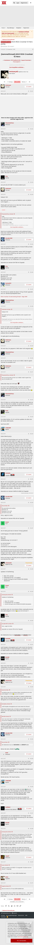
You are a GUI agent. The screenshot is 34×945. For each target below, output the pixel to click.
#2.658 (31, 569)
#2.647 (31, 289)
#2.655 (31, 479)
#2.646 (31, 272)
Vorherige (10, 81)
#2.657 (31, 528)
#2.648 (31, 306)
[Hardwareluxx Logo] (4, 2)
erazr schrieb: (5, 865)
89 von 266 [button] (17, 81)
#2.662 (31, 663)
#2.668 (31, 828)
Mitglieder (18, 28)
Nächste (24, 81)
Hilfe (26, 915)
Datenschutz (21, 915)
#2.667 (31, 813)
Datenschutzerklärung (23, 936)
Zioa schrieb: (5, 505)
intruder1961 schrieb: (7, 623)
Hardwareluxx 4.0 (6, 913)
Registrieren (26, 28)
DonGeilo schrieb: (6, 704)
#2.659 (31, 591)
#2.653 (31, 416)
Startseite (3, 917)
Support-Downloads (26, 60)
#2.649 (31, 345)
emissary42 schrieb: (6, 594)
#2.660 (31, 620)
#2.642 (31, 129)
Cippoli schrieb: (5, 886)
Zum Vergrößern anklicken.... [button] (17, 67)
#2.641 (31, 91)
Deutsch (15, 913)
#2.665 (31, 758)
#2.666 (31, 786)
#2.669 (31, 862)
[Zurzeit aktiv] (4, 286)
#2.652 (31, 399)
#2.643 (31, 182)
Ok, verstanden (21, 941)
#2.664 (31, 739)
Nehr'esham (12, 73)
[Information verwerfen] (31, 32)
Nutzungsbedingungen (11, 915)
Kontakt (3, 915)
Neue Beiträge (10, 28)
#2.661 (31, 644)
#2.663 (31, 686)
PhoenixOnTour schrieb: (7, 214)
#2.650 (31, 358)
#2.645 (31, 244)
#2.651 (31, 372)
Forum (3, 28)
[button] (5, 28)
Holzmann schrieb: (6, 309)
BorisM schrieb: (5, 716)
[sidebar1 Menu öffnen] (30, 2)
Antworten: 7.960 (11, 49)
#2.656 (31, 502)
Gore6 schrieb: (5, 690)
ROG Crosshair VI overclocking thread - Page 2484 (14, 296)
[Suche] (14, 2)
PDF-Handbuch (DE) (15, 60)
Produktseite (7, 60)
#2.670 (31, 883)
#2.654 (31, 433)
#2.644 (31, 194)
